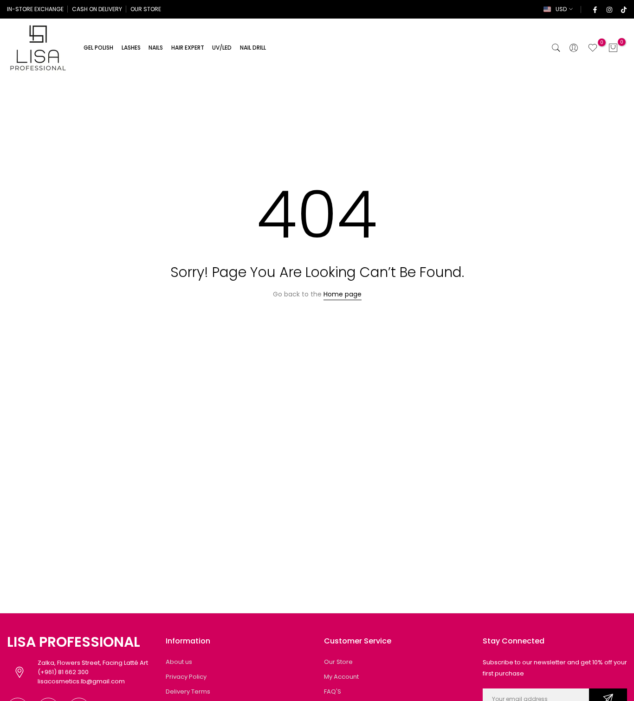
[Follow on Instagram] (609, 9)
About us (179, 661)
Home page (342, 294)
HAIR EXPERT (187, 47)
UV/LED (222, 47)
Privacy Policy (186, 676)
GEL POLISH (98, 47)
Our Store (338, 661)
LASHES (131, 47)
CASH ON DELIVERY (97, 9)
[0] (593, 48)
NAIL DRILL (253, 47)
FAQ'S (332, 691)
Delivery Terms (188, 691)
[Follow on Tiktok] (623, 9)
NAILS (156, 47)
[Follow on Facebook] (594, 9)
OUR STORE (145, 9)
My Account (341, 676)
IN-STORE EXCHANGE (35, 9)
